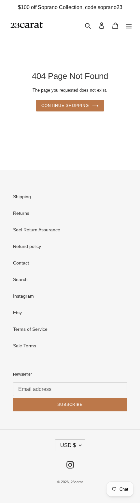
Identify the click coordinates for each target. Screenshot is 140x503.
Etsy (17, 312)
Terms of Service (30, 329)
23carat (77, 482)
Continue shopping (65, 105)
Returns (21, 213)
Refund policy (27, 246)
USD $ (68, 445)
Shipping (22, 196)
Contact (21, 262)
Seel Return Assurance (36, 229)
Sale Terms (24, 345)
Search (20, 279)
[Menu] (129, 25)
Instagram (23, 296)
